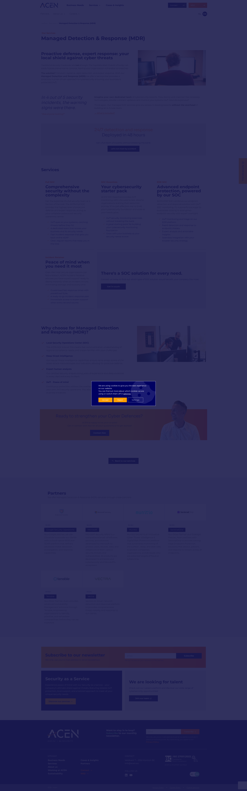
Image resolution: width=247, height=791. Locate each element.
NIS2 (83, 773)
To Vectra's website (102, 599)
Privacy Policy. (152, 742)
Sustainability (55, 773)
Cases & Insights (90, 760)
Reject (120, 400)
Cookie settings (193, 788)
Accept (105, 400)
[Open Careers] (79, 13)
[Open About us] (64, 13)
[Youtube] (131, 775)
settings (127, 394)
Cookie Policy (175, 788)
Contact (85, 770)
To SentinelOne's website (185, 537)
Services (53, 23)
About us (53, 767)
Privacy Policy (158, 788)
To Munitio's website (144, 537)
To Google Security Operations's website (61, 537)
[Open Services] (100, 5)
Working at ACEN (57, 770)
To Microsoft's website (102, 537)
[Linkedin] (126, 775)
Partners (85, 763)
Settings (135, 400)
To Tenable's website (61, 599)
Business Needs (56, 760)
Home (44, 23)
